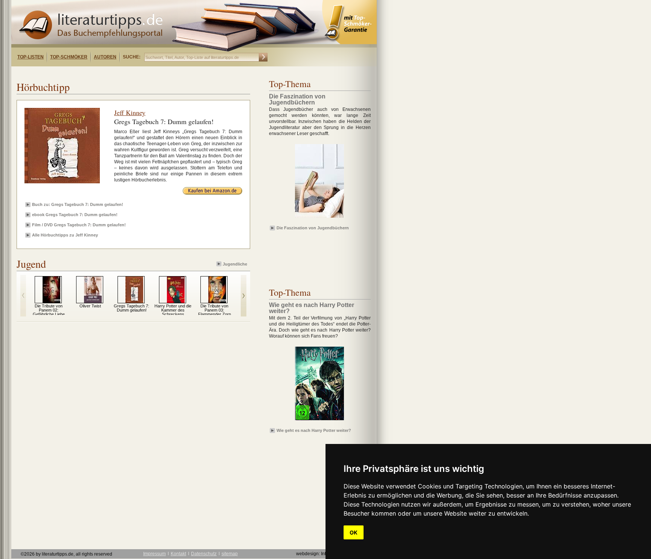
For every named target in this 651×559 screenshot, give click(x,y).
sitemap (230, 553)
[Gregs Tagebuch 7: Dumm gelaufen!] (134, 301)
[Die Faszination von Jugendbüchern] (319, 218)
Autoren (105, 57)
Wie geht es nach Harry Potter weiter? (314, 430)
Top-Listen (30, 57)
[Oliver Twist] (93, 301)
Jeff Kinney (129, 112)
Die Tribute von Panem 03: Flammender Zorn (214, 310)
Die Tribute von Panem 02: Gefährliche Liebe (49, 310)
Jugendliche (235, 264)
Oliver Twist (90, 306)
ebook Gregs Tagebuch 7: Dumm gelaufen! (75, 214)
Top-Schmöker (68, 57)
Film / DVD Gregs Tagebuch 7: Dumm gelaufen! (79, 225)
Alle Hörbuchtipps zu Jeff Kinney (65, 235)
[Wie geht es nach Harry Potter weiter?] (319, 420)
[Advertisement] (108, 73)
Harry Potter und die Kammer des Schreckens (172, 310)
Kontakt (178, 553)
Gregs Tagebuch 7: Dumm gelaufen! (131, 308)
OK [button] (354, 532)
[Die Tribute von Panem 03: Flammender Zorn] (217, 301)
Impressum (154, 553)
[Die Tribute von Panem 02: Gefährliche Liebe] (51, 301)
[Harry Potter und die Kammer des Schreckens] (176, 301)
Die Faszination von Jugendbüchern (313, 228)
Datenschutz (204, 553)
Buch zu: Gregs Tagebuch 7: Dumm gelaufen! (77, 204)
